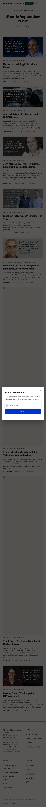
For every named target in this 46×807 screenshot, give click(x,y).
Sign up (23, 411)
